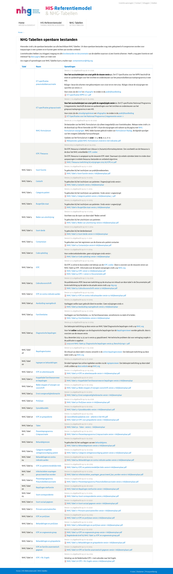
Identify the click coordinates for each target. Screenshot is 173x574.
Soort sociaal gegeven (44, 502)
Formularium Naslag (124, 131)
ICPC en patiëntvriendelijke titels (48, 466)
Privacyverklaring (151, 572)
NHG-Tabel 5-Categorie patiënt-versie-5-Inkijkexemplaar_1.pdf (91, 196)
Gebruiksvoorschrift (43, 283)
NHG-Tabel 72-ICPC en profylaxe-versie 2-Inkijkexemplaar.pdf (91, 518)
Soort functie (41, 170)
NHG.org (122, 268)
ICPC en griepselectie (44, 417)
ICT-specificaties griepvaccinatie (48, 108)
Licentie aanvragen (126, 3)
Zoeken (154, 3)
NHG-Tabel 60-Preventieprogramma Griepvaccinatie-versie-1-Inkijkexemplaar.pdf (99, 434)
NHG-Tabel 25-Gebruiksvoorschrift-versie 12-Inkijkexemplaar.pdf (92, 288)
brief (80, 92)
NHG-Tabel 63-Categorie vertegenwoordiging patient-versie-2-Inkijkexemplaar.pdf (99, 453)
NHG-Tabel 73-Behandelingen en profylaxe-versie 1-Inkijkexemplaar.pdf (95, 525)
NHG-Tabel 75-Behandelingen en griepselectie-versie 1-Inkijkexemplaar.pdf (96, 543)
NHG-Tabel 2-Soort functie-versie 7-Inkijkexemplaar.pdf (88, 174)
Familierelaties (41, 315)
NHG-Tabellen (42, 571)
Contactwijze (41, 242)
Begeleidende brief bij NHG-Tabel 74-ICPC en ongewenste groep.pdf (93, 535)
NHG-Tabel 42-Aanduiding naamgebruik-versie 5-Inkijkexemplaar (92, 307)
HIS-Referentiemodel (29, 571)
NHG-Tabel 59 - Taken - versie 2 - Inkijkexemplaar (86, 427)
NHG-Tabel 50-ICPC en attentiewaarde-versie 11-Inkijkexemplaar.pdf (93, 373)
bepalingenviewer (124, 330)
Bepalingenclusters (43, 351)
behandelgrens (101, 443)
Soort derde (40, 230)
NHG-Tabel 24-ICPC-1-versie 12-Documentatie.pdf (86, 274)
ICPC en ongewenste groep (46, 532)
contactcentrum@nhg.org (83, 61)
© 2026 (132, 572)
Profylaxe (39, 401)
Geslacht (39, 181)
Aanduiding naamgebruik (46, 303)
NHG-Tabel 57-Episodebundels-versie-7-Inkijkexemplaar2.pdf (91, 410)
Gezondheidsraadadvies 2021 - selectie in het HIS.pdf (87, 417)
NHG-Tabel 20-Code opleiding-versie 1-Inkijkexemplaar (88, 257)
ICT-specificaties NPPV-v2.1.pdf (79, 95)
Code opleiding (42, 253)
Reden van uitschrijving (45, 217)
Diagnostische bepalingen (46, 333)
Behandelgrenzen (43, 442)
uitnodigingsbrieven (86, 113)
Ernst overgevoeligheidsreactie (48, 394)
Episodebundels (42, 408)
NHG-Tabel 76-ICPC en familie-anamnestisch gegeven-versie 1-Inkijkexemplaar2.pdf (99, 550)
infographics (102, 113)
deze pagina (35, 57)
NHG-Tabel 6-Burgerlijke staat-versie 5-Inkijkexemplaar (88, 207)
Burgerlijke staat (42, 204)
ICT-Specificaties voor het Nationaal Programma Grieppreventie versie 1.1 (95, 116)
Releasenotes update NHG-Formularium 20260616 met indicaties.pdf (94, 141)
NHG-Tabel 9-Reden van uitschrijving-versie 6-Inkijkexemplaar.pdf (93, 223)
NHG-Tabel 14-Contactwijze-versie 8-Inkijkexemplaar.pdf (89, 245)
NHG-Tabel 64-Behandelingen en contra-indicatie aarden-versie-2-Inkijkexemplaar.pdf (100, 460)
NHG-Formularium (43, 131)
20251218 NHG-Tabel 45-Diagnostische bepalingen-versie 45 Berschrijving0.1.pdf (98, 344)
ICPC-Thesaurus (42, 154)
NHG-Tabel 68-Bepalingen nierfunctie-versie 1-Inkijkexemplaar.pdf (93, 489)
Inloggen (146, 3)
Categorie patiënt (42, 193)
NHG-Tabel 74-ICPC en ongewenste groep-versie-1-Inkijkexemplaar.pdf (94, 532)
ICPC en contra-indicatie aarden (48, 294)
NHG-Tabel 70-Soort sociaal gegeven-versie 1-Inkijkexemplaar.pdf (92, 503)
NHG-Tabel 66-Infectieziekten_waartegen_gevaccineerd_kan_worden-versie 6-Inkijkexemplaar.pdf (105, 475)
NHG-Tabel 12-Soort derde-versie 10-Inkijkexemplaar (87, 234)
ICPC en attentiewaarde (45, 372)
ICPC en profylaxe (43, 516)
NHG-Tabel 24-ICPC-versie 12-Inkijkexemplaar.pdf (86, 271)
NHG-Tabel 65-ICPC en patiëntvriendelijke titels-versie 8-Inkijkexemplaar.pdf (97, 467)
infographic (89, 92)
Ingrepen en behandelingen (46, 363)
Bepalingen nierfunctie (45, 487)
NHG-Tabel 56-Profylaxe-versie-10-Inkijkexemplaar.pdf (88, 402)
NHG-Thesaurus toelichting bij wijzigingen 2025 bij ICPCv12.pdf (91, 162)
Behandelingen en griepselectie (48, 541)
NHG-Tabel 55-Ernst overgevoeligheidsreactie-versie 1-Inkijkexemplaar (94, 395)
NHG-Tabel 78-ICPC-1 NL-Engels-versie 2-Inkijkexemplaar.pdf (91, 561)
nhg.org (114, 285)
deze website (83, 366)
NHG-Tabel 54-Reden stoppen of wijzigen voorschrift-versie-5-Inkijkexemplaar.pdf (99, 388)
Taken (38, 426)
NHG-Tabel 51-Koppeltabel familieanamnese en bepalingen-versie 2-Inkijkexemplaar (100, 381)
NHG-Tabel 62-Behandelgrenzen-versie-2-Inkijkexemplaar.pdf (91, 446)
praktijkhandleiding (113, 92)
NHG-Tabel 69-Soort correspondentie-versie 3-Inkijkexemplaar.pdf (93, 496)
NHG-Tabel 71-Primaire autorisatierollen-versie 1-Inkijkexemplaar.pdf (94, 511)
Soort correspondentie (44, 495)
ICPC (38, 267)
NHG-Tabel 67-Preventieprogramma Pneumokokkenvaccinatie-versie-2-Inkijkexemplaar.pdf (102, 482)
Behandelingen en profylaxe (47, 524)
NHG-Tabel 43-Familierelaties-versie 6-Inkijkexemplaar (88, 318)
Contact (138, 3)
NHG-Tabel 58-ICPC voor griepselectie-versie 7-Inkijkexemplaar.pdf (93, 420)
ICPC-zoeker (92, 152)
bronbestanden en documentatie (75, 54)
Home (20, 32)
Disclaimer (140, 572)
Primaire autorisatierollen (46, 509)
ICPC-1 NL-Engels (42, 558)
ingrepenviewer (113, 363)
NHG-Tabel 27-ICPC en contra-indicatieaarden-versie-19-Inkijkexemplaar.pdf (96, 296)
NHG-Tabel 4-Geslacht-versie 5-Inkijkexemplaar (85, 185)
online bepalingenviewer (112, 352)
